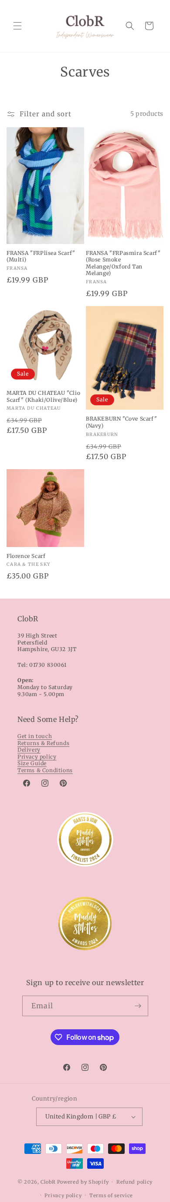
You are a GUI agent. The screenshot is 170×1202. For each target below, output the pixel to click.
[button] (17, 25)
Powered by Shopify (83, 1182)
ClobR (48, 1182)
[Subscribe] (138, 1006)
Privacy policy (36, 756)
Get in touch (34, 736)
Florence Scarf (26, 556)
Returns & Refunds (43, 743)
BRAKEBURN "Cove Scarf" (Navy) (121, 422)
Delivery (29, 749)
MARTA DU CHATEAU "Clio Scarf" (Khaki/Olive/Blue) (43, 396)
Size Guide (32, 763)
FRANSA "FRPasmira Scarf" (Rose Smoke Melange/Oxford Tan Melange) (123, 263)
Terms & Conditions (45, 770)
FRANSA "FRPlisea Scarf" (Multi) (41, 256)
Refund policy (134, 1182)
